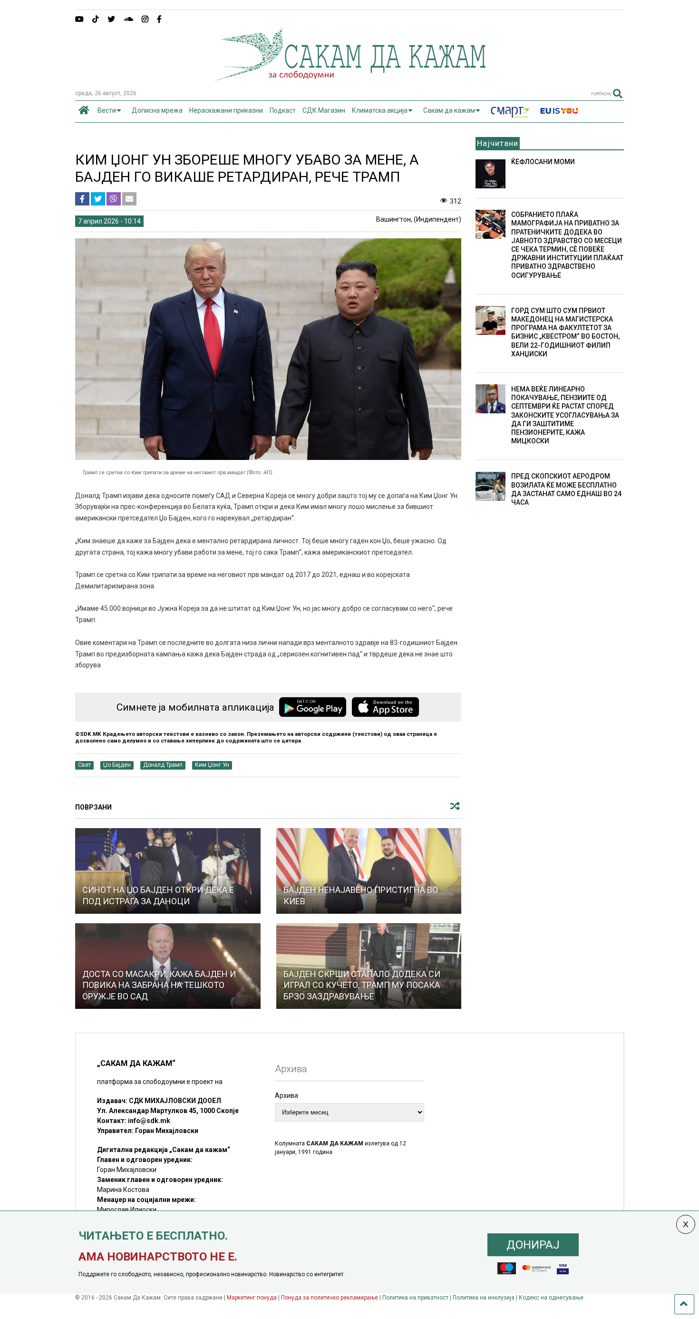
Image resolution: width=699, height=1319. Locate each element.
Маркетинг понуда (252, 1297)
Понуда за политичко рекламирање (329, 1297)
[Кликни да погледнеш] (168, 871)
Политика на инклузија (484, 1297)
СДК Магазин (323, 110)
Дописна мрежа (157, 110)
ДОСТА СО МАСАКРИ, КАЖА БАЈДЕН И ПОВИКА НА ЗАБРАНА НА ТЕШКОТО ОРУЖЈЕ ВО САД (159, 985)
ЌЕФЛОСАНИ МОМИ (543, 162)
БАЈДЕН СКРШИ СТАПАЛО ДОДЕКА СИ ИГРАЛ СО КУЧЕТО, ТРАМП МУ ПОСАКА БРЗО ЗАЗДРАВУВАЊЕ (361, 985)
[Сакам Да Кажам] (350, 78)
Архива (286, 1095)
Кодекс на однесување (551, 1297)
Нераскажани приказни (226, 110)
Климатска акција (380, 110)
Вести (106, 110)
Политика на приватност (415, 1297)
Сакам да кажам (449, 110)
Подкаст (283, 110)
